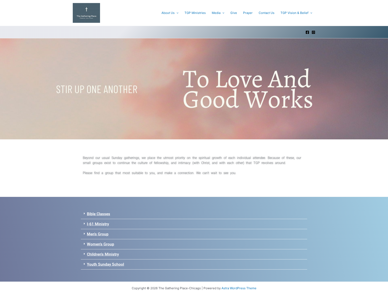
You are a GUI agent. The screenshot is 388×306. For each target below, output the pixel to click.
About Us (168, 13)
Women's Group (100, 244)
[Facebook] (307, 32)
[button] (176, 13)
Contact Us (266, 13)
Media (216, 13)
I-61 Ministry (98, 224)
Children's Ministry (103, 254)
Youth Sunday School (105, 264)
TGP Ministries (195, 13)
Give (233, 13)
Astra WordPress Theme (238, 288)
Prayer (248, 13)
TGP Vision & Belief (294, 13)
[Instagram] (313, 32)
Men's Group (98, 234)
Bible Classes (98, 214)
